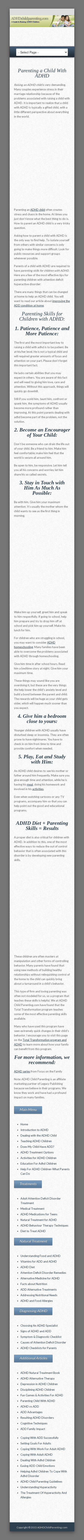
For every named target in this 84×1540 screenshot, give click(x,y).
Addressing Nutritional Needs (38, 1295)
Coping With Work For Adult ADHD (42, 1449)
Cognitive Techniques (33, 1423)
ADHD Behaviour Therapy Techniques (44, 1225)
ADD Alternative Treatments (38, 1289)
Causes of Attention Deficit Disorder (43, 1342)
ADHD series (22, 1071)
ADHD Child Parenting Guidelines (41, 1481)
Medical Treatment (32, 1208)
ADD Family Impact (32, 1429)
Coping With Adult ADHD (36, 1454)
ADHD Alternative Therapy (37, 1378)
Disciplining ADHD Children (37, 1389)
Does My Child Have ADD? (37, 1146)
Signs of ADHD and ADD (35, 1331)
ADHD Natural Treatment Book (40, 1373)
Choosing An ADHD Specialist (39, 1325)
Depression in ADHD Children (39, 1384)
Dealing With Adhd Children (37, 1460)
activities (38, 789)
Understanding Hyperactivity (38, 1487)
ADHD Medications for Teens (38, 1214)
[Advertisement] (42, 164)
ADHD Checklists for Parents (38, 1348)
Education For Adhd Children (38, 1163)
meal (30, 784)
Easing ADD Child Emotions (37, 1466)
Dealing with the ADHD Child (38, 1135)
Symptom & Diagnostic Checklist (40, 1336)
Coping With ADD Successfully (39, 1437)
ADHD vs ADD (29, 1406)
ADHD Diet (27, 1267)
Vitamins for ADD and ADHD (38, 1261)
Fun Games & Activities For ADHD (41, 1395)
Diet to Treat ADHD (33, 1231)
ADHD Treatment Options (37, 1152)
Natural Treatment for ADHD (38, 1220)
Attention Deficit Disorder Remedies (43, 1272)
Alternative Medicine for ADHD (40, 1278)
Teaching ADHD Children (36, 1141)
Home (24, 1124)
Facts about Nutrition (33, 1284)
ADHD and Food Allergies (36, 1300)
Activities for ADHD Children (38, 1158)
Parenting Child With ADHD (37, 1401)
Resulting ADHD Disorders (37, 1417)
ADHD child (37, 209)
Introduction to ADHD (34, 1130)
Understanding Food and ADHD (40, 1256)
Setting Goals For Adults (35, 1443)
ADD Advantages (31, 1412)
